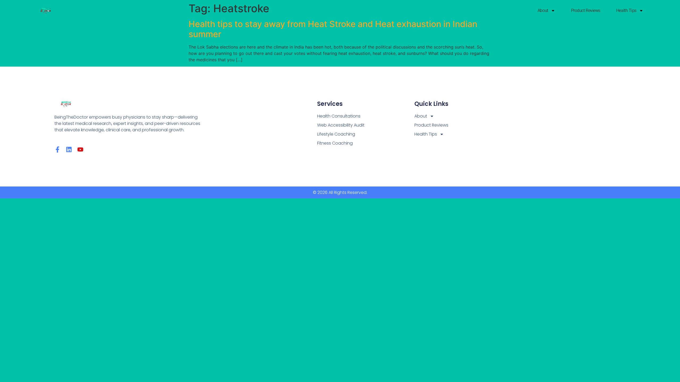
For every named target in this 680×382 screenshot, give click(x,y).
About (543, 10)
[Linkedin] (69, 149)
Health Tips (626, 10)
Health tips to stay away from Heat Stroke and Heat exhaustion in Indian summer (333, 29)
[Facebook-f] (57, 149)
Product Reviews (585, 10)
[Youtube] (80, 149)
